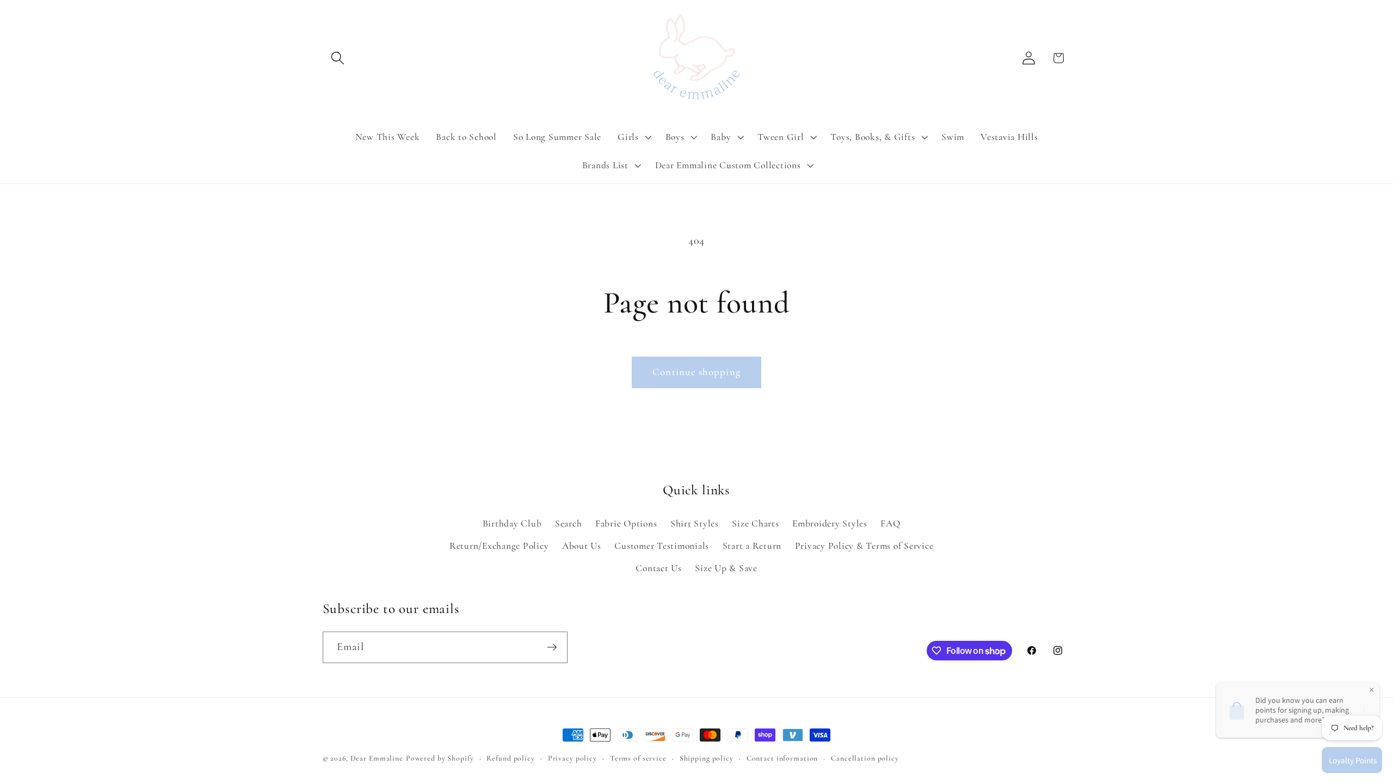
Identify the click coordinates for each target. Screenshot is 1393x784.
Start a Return (752, 546)
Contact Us (659, 568)
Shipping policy (707, 758)
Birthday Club (512, 523)
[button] (338, 58)
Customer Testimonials (661, 546)
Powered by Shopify (440, 758)
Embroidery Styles (829, 523)
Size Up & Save (726, 568)
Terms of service (638, 758)
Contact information (782, 758)
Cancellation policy (865, 758)
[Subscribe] (552, 647)
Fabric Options (626, 523)
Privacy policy (572, 758)
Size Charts (755, 523)
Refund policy (510, 758)
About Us (581, 546)
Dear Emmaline (376, 758)
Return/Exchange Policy (499, 546)
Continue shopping (696, 372)
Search (568, 523)
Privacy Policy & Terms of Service (864, 546)
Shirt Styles (694, 523)
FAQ (890, 523)
